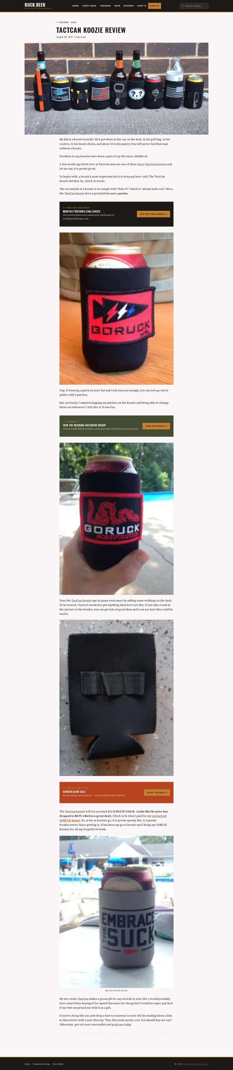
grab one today (121, 1024)
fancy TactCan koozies (151, 164)
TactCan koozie (74, 193)
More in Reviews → (164, 1039)
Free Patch (58, 1064)
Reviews (129, 5)
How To (141, 5)
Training (105, 5)
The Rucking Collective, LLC (195, 1064)
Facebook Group (41, 1064)
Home (27, 1064)
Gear (117, 5)
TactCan (83, 999)
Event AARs (89, 5)
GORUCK (154, 5)
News (75, 5)
